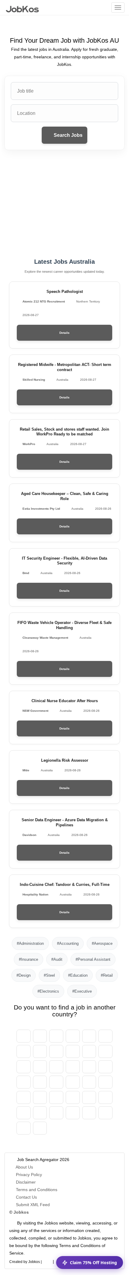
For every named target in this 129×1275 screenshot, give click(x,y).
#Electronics (48, 991)
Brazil (105, 1036)
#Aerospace (102, 943)
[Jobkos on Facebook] (47, 1260)
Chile (56, 1051)
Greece (73, 1067)
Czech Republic (73, 1051)
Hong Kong (89, 1067)
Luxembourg (105, 1082)
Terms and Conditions (36, 1189)
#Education (78, 975)
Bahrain (89, 1036)
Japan (56, 1082)
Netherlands (40, 1097)
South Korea (73, 1082)
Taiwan (105, 1113)
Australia (56, 1036)
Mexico (23, 1097)
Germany (89, 1051)
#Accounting (68, 943)
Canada (23, 1051)
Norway (56, 1097)
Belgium (73, 1036)
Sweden (73, 1113)
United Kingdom (23, 1128)
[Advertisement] (64, 204)
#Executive (82, 991)
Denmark (105, 1051)
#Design (23, 975)
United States (40, 1128)
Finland (40, 1067)
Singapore (89, 1113)
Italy (40, 1082)
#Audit (56, 959)
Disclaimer (26, 1182)
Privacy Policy (29, 1174)
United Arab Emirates (23, 1036)
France (56, 1067)
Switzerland (40, 1051)
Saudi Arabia (56, 1113)
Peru (89, 1097)
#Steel (49, 975)
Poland (105, 1097)
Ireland (105, 1067)
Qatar (40, 1113)
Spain (23, 1067)
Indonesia (23, 1082)
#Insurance (28, 959)
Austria (40, 1036)
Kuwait (89, 1082)
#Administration (30, 943)
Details (64, 332)
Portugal (23, 1113)
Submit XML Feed (33, 1204)
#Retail (107, 975)
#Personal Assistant (93, 959)
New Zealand (73, 1097)
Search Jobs (67, 135)
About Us (24, 1167)
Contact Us (26, 1197)
